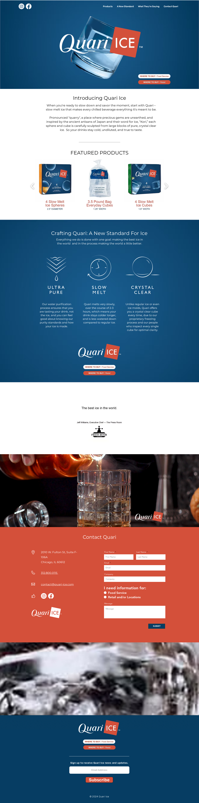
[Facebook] (28, 6)
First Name (109, 552)
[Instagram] (21, 6)
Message (108, 603)
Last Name (141, 552)
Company (108, 574)
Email (106, 563)
